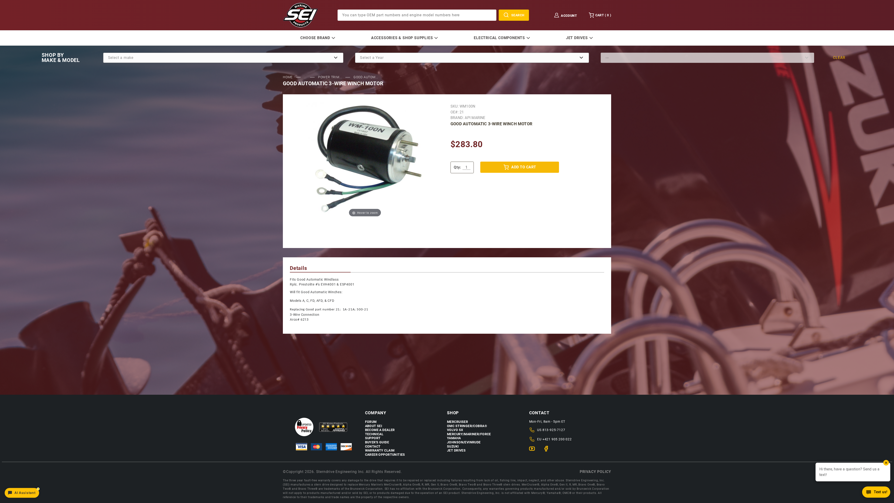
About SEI (373, 426)
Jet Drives (456, 450)
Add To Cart (523, 167)
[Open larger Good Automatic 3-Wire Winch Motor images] (365, 160)
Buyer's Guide (377, 442)
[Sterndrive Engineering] (300, 15)
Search (518, 15)
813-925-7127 (553, 430)
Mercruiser (457, 422)
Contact (373, 446)
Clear (839, 57)
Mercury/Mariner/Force (469, 434)
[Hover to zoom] (365, 160)
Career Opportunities (385, 454)
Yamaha (454, 438)
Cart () (603, 15)
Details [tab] (298, 268)
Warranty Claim (380, 450)
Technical (374, 434)
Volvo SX (455, 430)
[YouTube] (534, 450)
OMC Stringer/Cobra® (467, 426)
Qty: (457, 167)
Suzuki (453, 446)
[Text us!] (876, 493)
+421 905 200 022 (557, 439)
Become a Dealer (380, 430)
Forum (371, 422)
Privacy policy (595, 471)
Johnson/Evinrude (464, 442)
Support (373, 438)
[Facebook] (548, 450)
